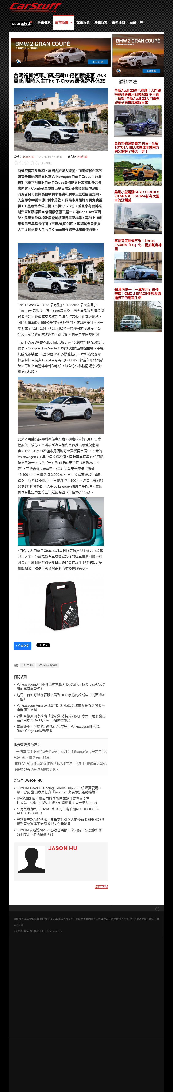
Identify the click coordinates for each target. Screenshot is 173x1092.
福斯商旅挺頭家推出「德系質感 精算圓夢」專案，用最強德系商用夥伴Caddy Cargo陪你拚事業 (61, 718)
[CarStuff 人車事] (35, 2)
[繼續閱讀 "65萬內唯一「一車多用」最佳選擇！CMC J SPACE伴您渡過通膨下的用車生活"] (138, 317)
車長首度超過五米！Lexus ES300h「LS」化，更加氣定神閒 (138, 245)
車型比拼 (118, 22)
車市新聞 (62, 22)
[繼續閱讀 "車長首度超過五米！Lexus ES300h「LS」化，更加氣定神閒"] (138, 268)
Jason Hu (28, 157)
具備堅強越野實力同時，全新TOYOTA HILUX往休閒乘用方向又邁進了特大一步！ (136, 147)
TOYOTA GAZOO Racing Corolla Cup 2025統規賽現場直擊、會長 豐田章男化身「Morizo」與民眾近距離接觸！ (59, 790)
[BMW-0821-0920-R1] (138, 54)
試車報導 (83, 22)
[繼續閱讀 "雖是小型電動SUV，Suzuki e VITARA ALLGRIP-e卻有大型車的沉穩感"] (138, 219)
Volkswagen (48, 665)
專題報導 (101, 22)
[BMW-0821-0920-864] (61, 51)
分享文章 (22, 646)
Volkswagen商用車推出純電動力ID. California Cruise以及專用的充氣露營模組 (61, 686)
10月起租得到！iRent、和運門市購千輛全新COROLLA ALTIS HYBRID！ (58, 811)
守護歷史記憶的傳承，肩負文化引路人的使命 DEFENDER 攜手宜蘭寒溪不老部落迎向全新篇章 (60, 821)
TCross (27, 665)
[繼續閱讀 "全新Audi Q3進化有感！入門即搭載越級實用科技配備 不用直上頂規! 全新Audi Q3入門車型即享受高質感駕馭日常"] (138, 121)
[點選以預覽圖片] (61, 119)
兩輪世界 (136, 22)
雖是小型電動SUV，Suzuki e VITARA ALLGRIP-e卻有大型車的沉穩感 (136, 196)
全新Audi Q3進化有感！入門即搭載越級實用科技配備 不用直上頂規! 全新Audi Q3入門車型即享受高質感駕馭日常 (137, 96)
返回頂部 (101, 886)
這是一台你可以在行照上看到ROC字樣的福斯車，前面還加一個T (61, 697)
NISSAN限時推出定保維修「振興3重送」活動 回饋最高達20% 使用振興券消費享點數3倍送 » (60, 766)
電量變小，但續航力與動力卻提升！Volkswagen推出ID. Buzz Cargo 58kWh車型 (58, 728)
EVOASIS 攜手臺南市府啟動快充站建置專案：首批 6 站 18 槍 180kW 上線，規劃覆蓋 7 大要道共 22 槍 (57, 800)
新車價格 (44, 22)
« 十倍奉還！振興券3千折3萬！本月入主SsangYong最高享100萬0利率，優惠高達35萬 (60, 754)
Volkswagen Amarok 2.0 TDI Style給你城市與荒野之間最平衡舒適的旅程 (61, 707)
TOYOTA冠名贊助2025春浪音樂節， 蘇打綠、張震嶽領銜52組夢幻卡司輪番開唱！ (59, 832)
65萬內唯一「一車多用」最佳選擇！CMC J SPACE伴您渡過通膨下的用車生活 (137, 293)
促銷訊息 (82, 157)
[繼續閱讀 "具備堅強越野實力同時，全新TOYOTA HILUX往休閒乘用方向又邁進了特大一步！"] (138, 170)
